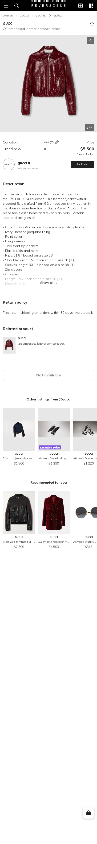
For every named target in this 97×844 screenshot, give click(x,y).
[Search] (16, 5)
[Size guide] (57, 142)
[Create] (80, 5)
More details (83, 312)
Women (8, 15)
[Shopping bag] (88, 813)
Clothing (40, 15)
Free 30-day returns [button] (29, 168)
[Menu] (6, 5)
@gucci (65, 399)
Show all (46, 283)
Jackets (57, 15)
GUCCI (24, 15)
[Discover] (91, 5)
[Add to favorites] (92, 24)
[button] (48, 84)
